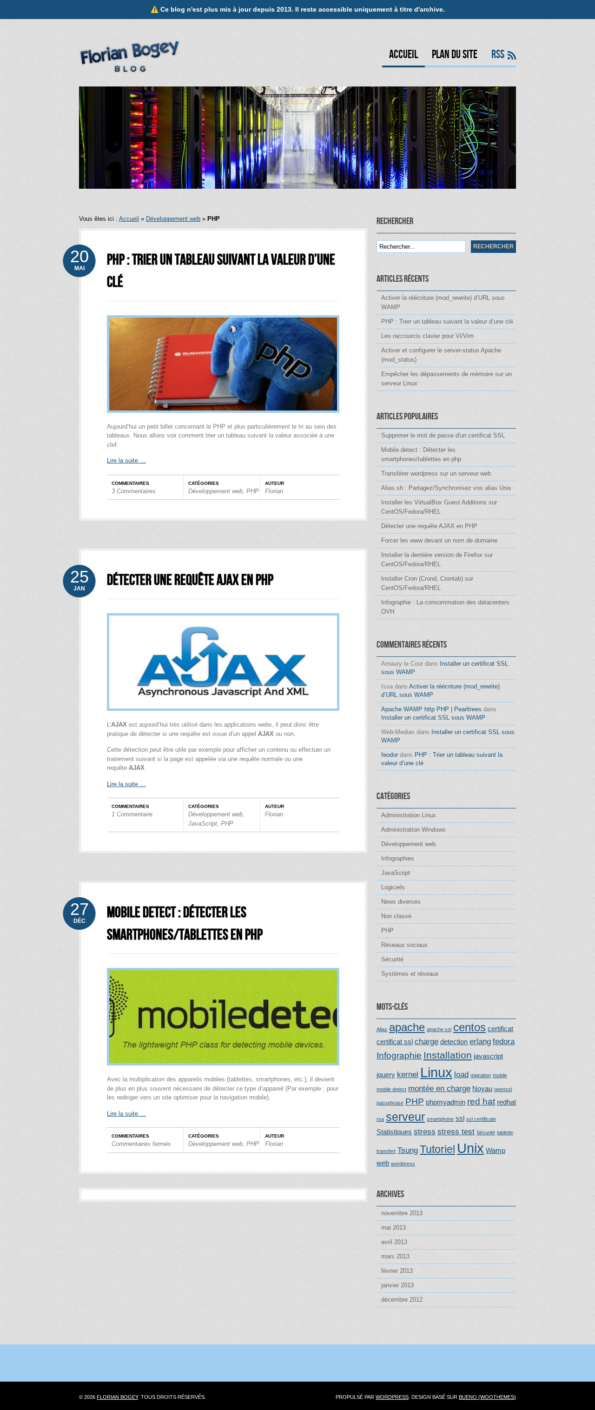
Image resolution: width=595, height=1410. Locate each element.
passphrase (390, 1102)
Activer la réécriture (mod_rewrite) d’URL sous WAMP (443, 302)
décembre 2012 (402, 1299)
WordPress (392, 1397)
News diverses (401, 901)
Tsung (407, 1150)
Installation (447, 1055)
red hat (481, 1101)
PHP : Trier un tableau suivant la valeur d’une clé (447, 321)
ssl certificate (481, 1119)
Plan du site (454, 55)
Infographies (397, 858)
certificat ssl (395, 1042)
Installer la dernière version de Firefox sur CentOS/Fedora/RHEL (437, 559)
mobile (500, 1075)
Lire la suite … (126, 460)
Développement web (173, 218)
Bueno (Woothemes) (487, 1397)
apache (407, 1027)
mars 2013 (395, 1256)
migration (480, 1075)
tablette (505, 1132)
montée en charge (439, 1088)
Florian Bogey (117, 1397)
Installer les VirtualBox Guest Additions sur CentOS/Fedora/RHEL (439, 507)
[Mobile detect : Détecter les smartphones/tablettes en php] (223, 1072)
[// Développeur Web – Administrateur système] (129, 70)
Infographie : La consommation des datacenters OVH (445, 607)
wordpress (403, 1163)
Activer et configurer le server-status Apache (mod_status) (441, 355)
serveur (405, 1116)
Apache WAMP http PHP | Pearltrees (431, 709)
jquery (386, 1075)
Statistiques (394, 1132)
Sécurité (392, 959)
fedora (504, 1041)
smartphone (440, 1119)
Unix (470, 1148)
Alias (382, 1029)
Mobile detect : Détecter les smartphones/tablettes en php (421, 454)
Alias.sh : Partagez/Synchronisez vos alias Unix (446, 487)
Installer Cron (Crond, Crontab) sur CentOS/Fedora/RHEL (427, 583)
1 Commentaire (132, 814)
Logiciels (393, 887)
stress (425, 1131)
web (383, 1163)
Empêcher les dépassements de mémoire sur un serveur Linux (446, 379)
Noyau (482, 1088)
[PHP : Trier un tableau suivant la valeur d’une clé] (223, 420)
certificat (500, 1029)
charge (426, 1041)
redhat (506, 1102)
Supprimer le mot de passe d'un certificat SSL (443, 435)
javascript (488, 1056)
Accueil (403, 55)
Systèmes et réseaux (410, 973)
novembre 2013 (402, 1213)
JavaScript (202, 823)
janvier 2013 (397, 1285)
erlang (480, 1041)
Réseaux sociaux (404, 944)
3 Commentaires (134, 491)
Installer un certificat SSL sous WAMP (433, 717)
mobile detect (391, 1089)
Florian (274, 491)
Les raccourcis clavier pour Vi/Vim (427, 335)
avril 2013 (394, 1241)
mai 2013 (393, 1227)
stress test (456, 1131)
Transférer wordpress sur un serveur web (436, 473)
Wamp (495, 1150)
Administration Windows (413, 829)
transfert (386, 1151)
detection (454, 1042)
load (461, 1074)
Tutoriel (437, 1149)
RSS (497, 55)
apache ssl (439, 1029)
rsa (380, 1119)
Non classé (396, 916)
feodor (389, 754)
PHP (252, 491)
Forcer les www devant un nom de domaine (439, 540)
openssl (503, 1089)
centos (469, 1027)
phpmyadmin (445, 1102)
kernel (407, 1074)
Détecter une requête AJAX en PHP (190, 580)
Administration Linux (408, 815)
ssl (460, 1118)
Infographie (399, 1055)
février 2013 (397, 1270)
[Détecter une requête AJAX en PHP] (223, 718)
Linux (436, 1072)
